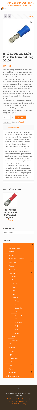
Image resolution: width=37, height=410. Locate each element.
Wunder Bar (13, 372)
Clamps (11, 266)
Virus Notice (23, 401)
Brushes (11, 255)
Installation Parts (11, 245)
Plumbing (12, 347)
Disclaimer (25, 399)
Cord (13, 280)
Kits (16, 319)
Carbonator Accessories (17, 259)
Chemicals (12, 262)
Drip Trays (12, 269)
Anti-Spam (10, 399)
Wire (13, 337)
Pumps (11, 351)
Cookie (18, 399)
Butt (16, 304)
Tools (10, 362)
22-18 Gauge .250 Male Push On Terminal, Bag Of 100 (10, 214)
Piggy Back (18, 322)
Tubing (11, 365)
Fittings (14, 283)
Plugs (14, 287)
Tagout (14, 290)
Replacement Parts (12, 376)
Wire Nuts (15, 340)
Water (11, 369)
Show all (30, 16)
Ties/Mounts (13, 358)
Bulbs (14, 276)
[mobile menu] (34, 3)
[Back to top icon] (18, 389)
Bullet (17, 301)
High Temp (18, 315)
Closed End (18, 308)
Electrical (12, 273)
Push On (22, 122)
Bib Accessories (14, 248)
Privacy (23, 404)
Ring (16, 329)
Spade (17, 333)
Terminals (15, 298)
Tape (13, 294)
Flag (16, 312)
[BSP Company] (20, 3)
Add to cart (20, 117)
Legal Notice (15, 404)
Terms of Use (13, 401)
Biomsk (11, 252)
